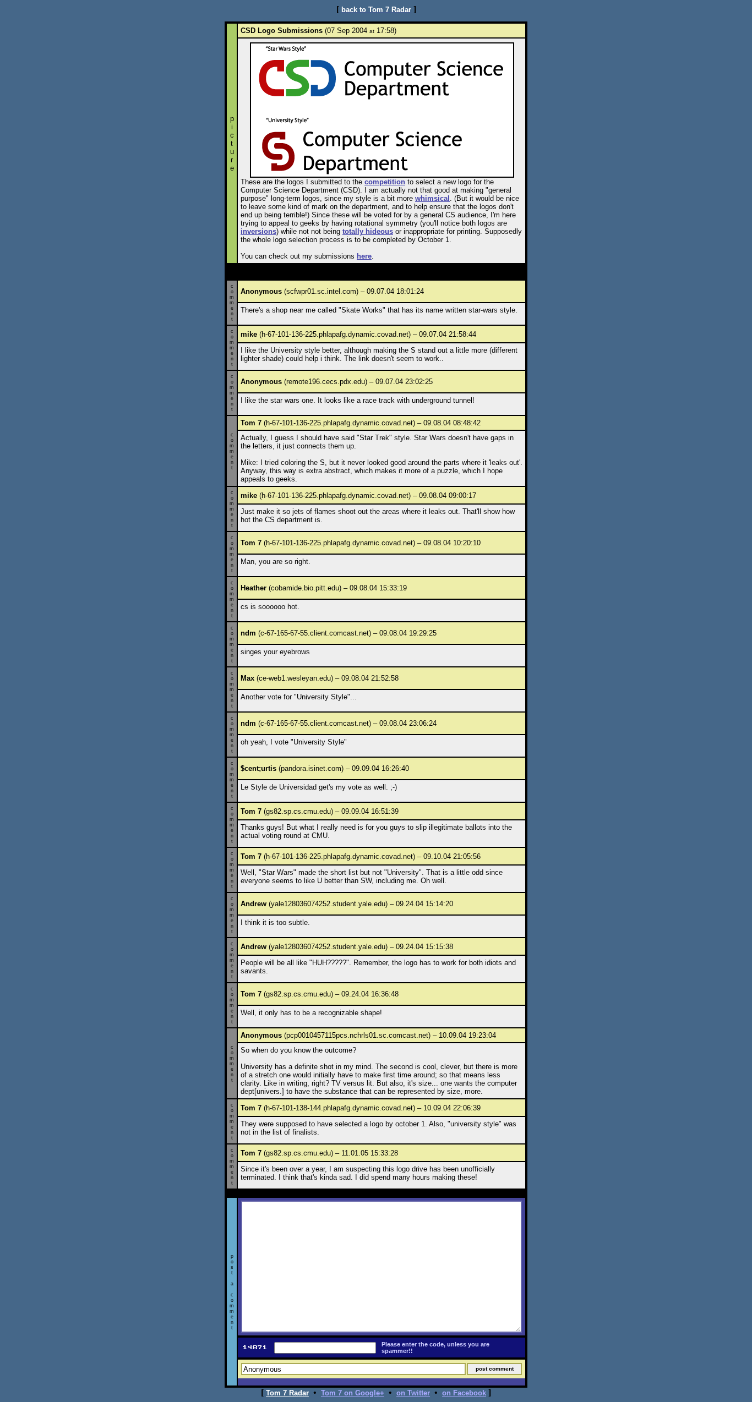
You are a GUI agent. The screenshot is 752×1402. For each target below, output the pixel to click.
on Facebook (464, 1393)
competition (384, 182)
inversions (258, 231)
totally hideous (367, 231)
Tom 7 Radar (287, 1393)
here (364, 256)
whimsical (432, 198)
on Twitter (413, 1393)
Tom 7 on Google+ (352, 1393)
